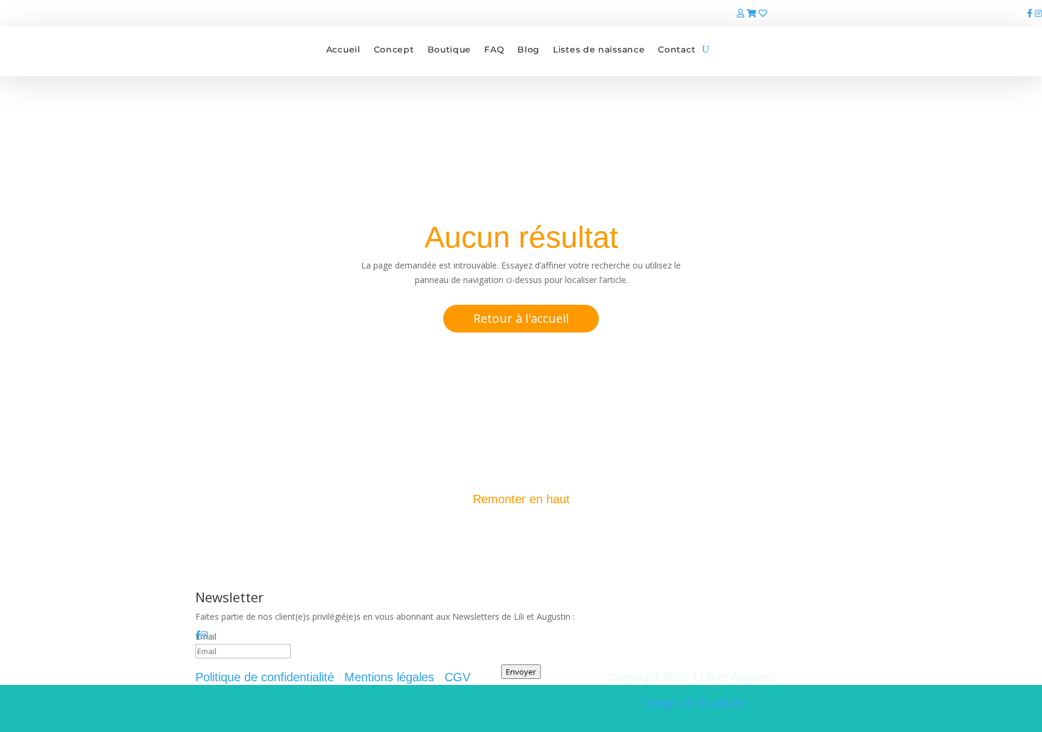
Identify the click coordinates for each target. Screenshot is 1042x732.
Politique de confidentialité (264, 677)
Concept (394, 49)
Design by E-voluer (693, 703)
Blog (528, 49)
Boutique (450, 49)
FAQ (494, 49)
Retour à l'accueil (521, 318)
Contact (676, 49)
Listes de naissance (599, 49)
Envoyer (521, 671)
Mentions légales (389, 677)
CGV (457, 677)
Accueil (343, 49)
